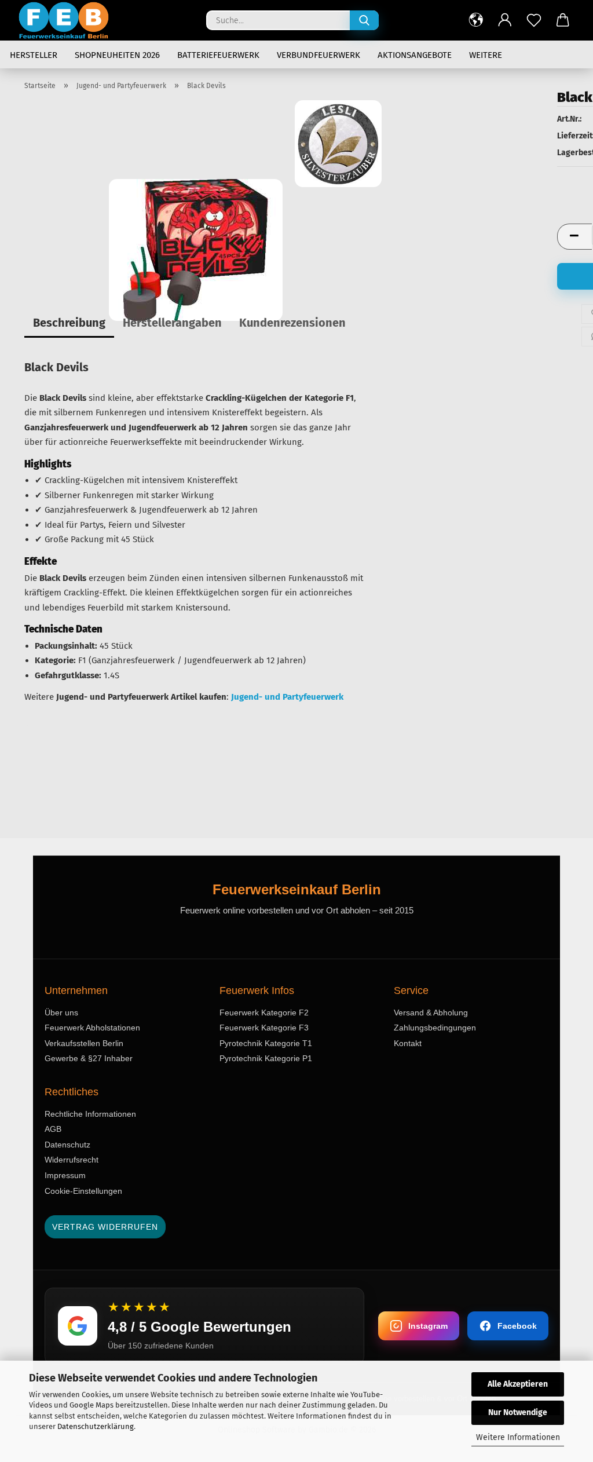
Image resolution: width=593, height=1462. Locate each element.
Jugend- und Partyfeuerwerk (287, 697)
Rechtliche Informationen (90, 1114)
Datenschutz (67, 1144)
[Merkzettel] (533, 20)
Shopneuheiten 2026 (117, 55)
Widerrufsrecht (71, 1159)
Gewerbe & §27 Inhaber (89, 1058)
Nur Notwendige (517, 1412)
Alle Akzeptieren (518, 1384)
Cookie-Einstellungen (83, 1191)
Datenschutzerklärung (95, 1426)
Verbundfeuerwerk (318, 55)
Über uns (61, 1012)
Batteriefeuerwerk (218, 55)
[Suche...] (364, 20)
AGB (53, 1129)
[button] (476, 20)
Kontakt (408, 1043)
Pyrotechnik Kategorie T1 (265, 1043)
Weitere (485, 55)
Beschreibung (69, 323)
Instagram (428, 1326)
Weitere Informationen (518, 1437)
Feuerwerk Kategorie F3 (264, 1027)
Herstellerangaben (172, 323)
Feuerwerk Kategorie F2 (264, 1012)
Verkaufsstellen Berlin (84, 1043)
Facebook (517, 1326)
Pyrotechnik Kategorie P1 (265, 1058)
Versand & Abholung (431, 1012)
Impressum (65, 1175)
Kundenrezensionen (292, 323)
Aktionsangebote (415, 55)
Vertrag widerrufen (105, 1226)
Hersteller (33, 55)
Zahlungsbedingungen (435, 1027)
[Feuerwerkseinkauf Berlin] (68, 20)
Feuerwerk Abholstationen (92, 1027)
